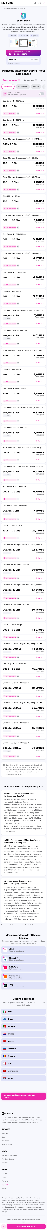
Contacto (5, 1163)
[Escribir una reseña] (44, 3)
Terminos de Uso (8, 1159)
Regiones (5, 1133)
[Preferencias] (39, 3)
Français (5, 1181)
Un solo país (30, 80)
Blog (3, 1137)
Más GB (36, 86)
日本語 (4, 1177)
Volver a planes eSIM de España (14, 8)
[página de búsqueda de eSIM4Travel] (23, 43)
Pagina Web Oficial (25, 1226)
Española (5, 1185)
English (4, 1174)
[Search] (35, 3)
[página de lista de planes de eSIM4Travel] (33, 43)
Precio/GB (23, 86)
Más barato (8, 86)
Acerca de (5, 1141)
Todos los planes (11, 80)
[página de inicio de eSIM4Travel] (14, 43)
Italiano (4, 1188)
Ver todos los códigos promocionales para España (19, 1096)
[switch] (41, 93)
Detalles (39, 113)
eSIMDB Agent (7, 1144)
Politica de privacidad (9, 1155)
